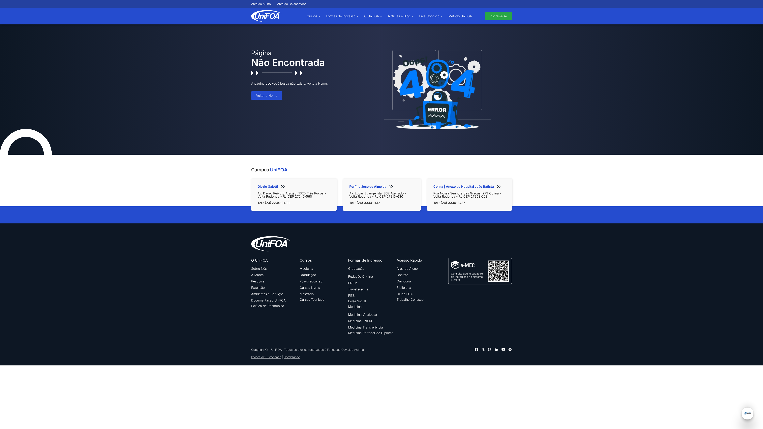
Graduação (308, 274)
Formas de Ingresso (340, 16)
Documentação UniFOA (268, 300)
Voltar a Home (266, 96)
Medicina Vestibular (362, 314)
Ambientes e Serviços (267, 294)
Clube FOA (405, 294)
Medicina (306, 268)
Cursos (312, 16)
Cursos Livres (310, 287)
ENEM (352, 282)
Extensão (258, 287)
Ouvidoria (404, 281)
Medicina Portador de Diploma (370, 332)
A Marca (257, 274)
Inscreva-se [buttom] (498, 16)
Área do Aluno (261, 3)
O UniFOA (371, 16)
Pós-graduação (311, 281)
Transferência (358, 289)
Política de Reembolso (267, 305)
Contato (402, 274)
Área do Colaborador (291, 3)
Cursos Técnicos (312, 299)
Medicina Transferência (365, 327)
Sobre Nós (259, 268)
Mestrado (307, 294)
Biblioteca (404, 287)
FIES (351, 295)
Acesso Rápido (409, 260)
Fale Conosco (429, 16)
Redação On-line (360, 276)
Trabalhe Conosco (410, 299)
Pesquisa (257, 281)
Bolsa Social (357, 301)
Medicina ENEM (360, 321)
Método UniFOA (460, 16)
